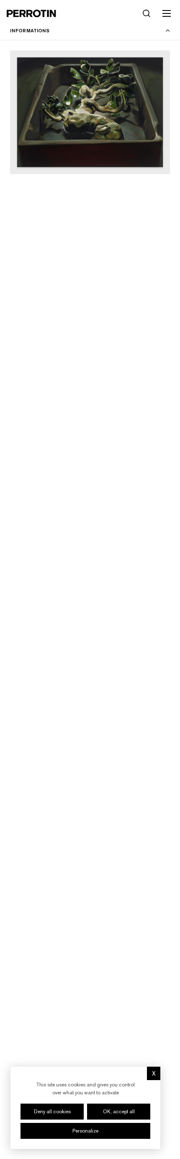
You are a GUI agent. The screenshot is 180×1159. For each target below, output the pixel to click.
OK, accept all (119, 1111)
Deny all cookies (52, 1111)
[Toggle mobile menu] (166, 13)
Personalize (85, 1131)
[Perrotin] (31, 13)
